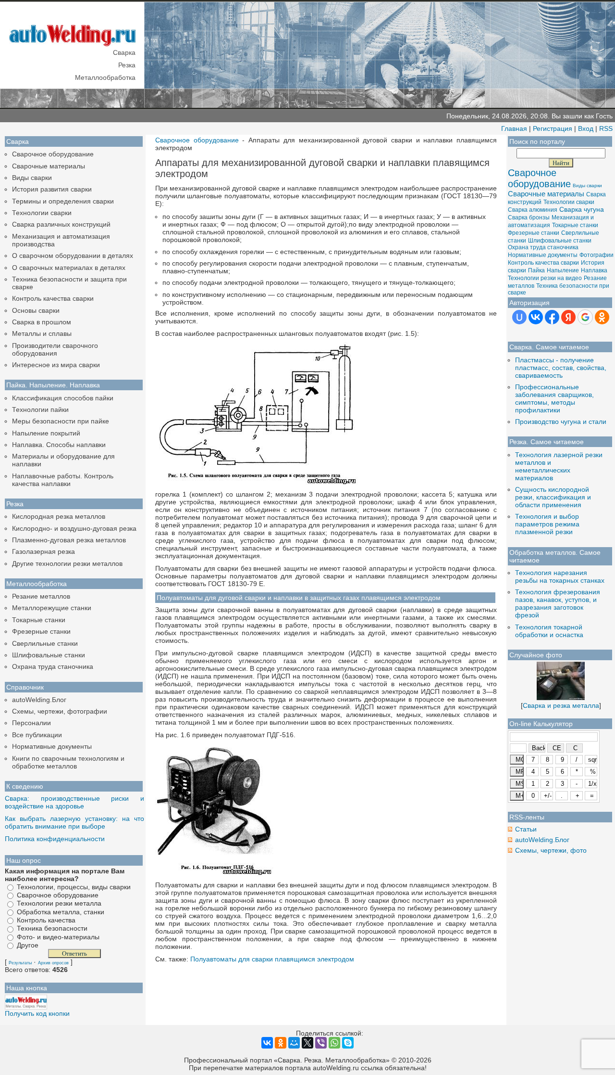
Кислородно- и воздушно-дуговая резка (74, 528)
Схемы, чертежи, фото (551, 850)
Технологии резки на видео (545, 278)
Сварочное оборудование (53, 154)
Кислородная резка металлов (58, 516)
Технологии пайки (40, 409)
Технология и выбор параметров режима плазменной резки (547, 524)
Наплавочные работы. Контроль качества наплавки (62, 479)
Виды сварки (32, 177)
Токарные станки (38, 620)
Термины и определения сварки (63, 201)
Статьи (526, 829)
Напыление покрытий (46, 433)
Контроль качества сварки (53, 298)
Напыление (563, 270)
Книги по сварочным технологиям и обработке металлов (68, 762)
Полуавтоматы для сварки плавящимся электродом (272, 959)
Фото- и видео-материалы (58, 937)
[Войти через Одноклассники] (602, 317)
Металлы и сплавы (42, 333)
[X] (307, 1043)
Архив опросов (53, 962)
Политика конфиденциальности (55, 839)
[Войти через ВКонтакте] (536, 317)
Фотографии (596, 255)
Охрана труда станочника (52, 666)
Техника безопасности (52, 929)
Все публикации (37, 735)
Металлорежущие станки (51, 608)
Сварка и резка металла (561, 705)
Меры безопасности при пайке (60, 421)
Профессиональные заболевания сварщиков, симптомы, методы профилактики (554, 398)
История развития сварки (52, 189)
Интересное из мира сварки (56, 365)
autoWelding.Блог (39, 700)
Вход (585, 128)
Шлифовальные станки (48, 655)
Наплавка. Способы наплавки (59, 444)
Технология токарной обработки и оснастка (549, 631)
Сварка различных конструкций (61, 224)
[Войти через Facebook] (552, 317)
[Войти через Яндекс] (568, 317)
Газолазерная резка (43, 551)
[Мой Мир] (294, 1043)
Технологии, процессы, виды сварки (74, 887)
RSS (606, 128)
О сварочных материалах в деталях (68, 267)
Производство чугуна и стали (560, 421)
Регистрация (552, 128)
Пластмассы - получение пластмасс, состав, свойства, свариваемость (560, 367)
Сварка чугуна (581, 209)
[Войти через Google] (585, 317)
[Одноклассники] (280, 1043)
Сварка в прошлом (41, 322)
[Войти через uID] (519, 317)
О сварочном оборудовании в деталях (72, 255)
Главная (514, 128)
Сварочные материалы (48, 166)
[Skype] (348, 1043)
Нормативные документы (52, 746)
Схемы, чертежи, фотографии (59, 711)
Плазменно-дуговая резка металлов (69, 540)
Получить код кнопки (37, 1013)
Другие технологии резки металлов (67, 563)
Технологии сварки (42, 213)
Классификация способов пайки (62, 398)
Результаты (20, 962)
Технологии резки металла (59, 904)
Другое (27, 945)
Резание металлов (41, 596)
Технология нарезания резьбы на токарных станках (559, 576)
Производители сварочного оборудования (55, 349)
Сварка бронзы (529, 217)
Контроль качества (46, 920)
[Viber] (321, 1043)
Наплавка (594, 270)
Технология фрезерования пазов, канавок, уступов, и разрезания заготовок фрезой (557, 603)
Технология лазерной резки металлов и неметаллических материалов (559, 466)
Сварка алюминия (532, 209)
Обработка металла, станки (60, 912)
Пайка (536, 270)
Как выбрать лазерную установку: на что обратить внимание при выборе (74, 822)
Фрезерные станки (41, 631)
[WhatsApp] (334, 1043)
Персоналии (31, 723)
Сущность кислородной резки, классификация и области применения (553, 497)
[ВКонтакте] (267, 1043)
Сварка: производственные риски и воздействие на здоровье (74, 802)
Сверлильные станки (45, 643)
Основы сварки (36, 310)
